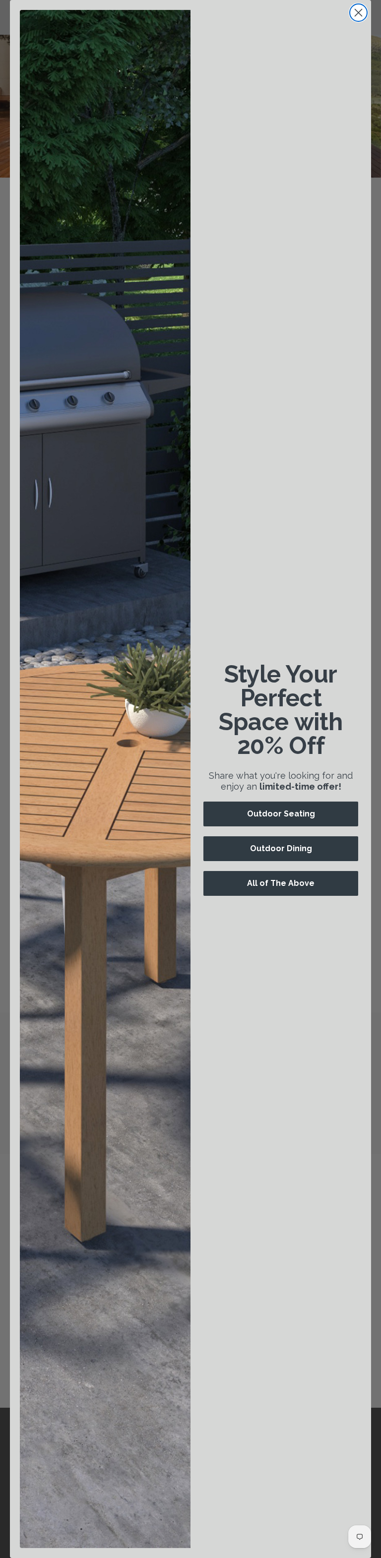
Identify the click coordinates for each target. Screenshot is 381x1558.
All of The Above (281, 883)
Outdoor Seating (281, 813)
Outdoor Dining (281, 848)
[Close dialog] (358, 12)
